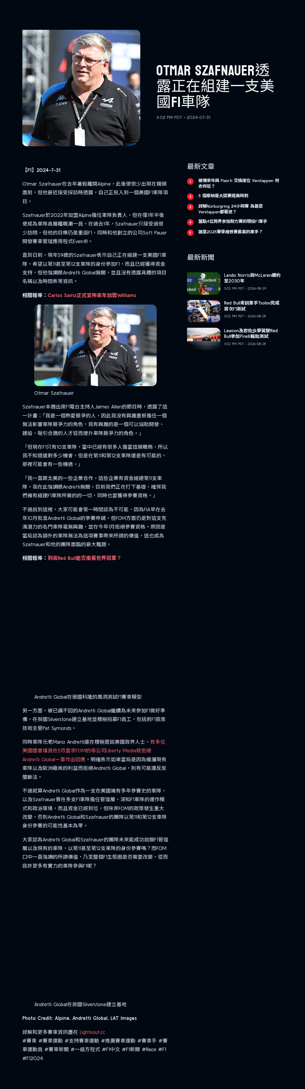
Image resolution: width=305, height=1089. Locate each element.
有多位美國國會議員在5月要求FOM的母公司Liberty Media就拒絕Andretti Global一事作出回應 (93, 750)
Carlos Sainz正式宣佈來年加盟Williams (92, 295)
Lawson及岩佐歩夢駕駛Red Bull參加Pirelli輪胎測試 (251, 333)
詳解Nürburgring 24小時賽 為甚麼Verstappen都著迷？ (230, 209)
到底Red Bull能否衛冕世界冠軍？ (85, 558)
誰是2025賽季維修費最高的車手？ (230, 231)
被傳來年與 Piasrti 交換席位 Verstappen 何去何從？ (238, 183)
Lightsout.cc (92, 1032)
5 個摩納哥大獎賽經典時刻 (223, 195)
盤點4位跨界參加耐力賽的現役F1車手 (232, 221)
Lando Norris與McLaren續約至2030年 (252, 278)
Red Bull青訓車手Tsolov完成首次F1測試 (251, 305)
